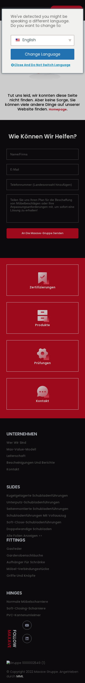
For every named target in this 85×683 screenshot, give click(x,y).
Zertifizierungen (42, 287)
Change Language (42, 54)
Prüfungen (42, 363)
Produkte (42, 325)
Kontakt (42, 401)
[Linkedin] (27, 638)
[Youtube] (27, 625)
